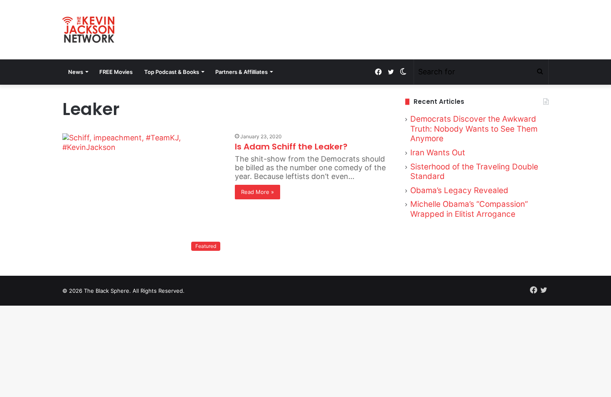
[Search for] (540, 71)
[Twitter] (390, 72)
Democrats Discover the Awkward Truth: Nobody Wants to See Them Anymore (473, 128)
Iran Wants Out (437, 152)
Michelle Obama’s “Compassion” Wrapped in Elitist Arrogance (469, 209)
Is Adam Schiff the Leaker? (291, 146)
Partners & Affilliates (241, 72)
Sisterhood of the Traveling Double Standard (474, 171)
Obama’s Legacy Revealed (459, 190)
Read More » (257, 192)
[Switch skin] (403, 71)
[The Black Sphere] (88, 30)
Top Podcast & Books (171, 72)
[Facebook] (378, 72)
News (75, 72)
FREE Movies (116, 72)
